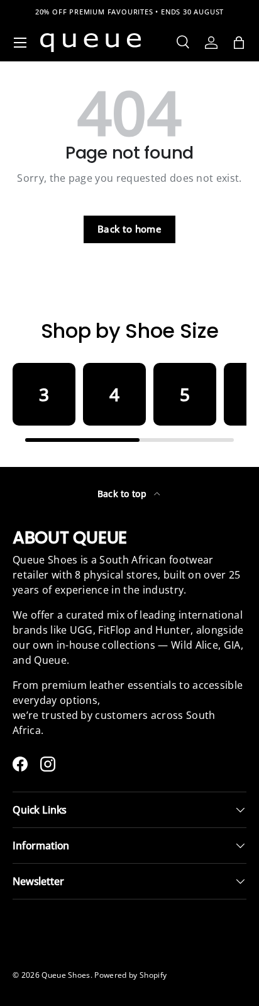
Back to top (123, 494)
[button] (239, 42)
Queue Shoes (66, 975)
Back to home (129, 229)
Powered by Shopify (130, 975)
